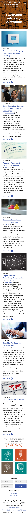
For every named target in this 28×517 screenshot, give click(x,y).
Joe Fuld (7, 167)
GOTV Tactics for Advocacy (13, 400)
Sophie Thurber (9, 282)
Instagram (12, 445)
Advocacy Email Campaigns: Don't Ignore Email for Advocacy (14, 53)
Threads (20, 445)
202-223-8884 (14, 507)
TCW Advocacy (14, 493)
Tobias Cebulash (9, 113)
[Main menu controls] (25, 4)
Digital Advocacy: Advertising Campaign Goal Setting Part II (13, 278)
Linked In (16, 445)
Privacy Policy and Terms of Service (14, 510)
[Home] (11, 4)
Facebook (7, 445)
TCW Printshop (14, 496)
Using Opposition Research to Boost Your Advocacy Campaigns (13, 108)
